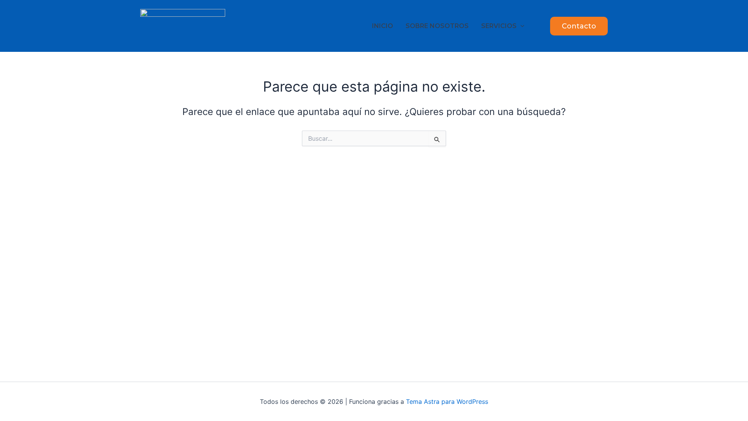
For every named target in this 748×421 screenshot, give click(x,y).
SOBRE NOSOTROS (437, 26)
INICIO (382, 26)
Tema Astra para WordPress (447, 401)
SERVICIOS (499, 26)
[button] (520, 26)
